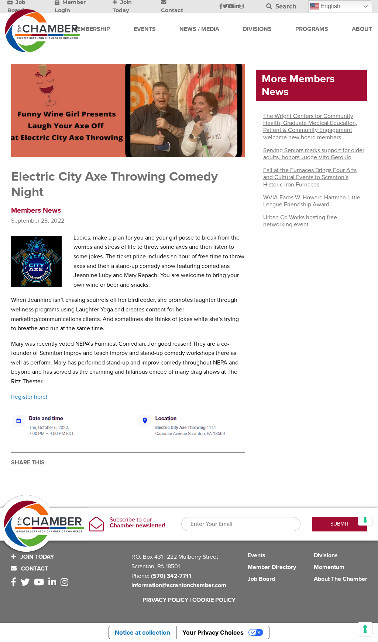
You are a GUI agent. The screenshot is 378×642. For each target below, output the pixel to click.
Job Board (261, 579)
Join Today (36, 557)
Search (285, 6)
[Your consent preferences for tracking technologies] (365, 629)
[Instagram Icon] (241, 7)
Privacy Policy (165, 600)
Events (256, 555)
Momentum (329, 567)
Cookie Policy (214, 600)
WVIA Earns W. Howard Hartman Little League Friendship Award (311, 201)
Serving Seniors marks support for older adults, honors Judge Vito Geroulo (313, 154)
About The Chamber (340, 579)
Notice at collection (142, 632)
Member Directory (272, 567)
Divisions (326, 555)
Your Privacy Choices (213, 632)
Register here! (29, 397)
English (329, 6)
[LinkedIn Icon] (236, 7)
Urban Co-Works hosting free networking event (300, 221)
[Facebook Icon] (221, 7)
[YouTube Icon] (231, 7)
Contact (34, 568)
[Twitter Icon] (225, 7)
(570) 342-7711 (171, 576)
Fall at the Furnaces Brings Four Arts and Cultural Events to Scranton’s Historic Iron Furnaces (310, 177)
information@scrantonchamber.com (178, 585)
